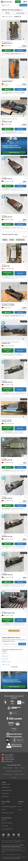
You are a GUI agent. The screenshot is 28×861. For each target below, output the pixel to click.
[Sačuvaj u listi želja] (25, 42)
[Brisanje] (18, 5)
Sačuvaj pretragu (14, 630)
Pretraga (23, 5)
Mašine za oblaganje (7, 767)
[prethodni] (2, 30)
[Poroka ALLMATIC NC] (14, 253)
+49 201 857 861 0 (8, 757)
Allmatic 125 (5, 656)
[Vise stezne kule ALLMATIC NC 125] (14, 30)
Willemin (17, 767)
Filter (8, 13)
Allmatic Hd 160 (6, 661)
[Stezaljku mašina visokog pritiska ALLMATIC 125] (14, 330)
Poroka (12, 240)
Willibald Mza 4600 (7, 774)
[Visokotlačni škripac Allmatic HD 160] (14, 408)
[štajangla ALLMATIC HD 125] (14, 166)
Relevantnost (20, 13)
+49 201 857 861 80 (9, 759)
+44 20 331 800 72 (8, 755)
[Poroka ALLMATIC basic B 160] (14, 600)
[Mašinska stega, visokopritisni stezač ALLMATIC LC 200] (14, 107)
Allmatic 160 (5, 659)
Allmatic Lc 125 (5, 664)
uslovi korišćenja (16, 858)
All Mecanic (5, 653)
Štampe (5, 240)
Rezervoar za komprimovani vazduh (14, 771)
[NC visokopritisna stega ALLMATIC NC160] (14, 68)
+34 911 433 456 (8, 761)
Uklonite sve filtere (8, 16)
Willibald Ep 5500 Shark (19, 774)
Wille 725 (14, 777)
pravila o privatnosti (9, 858)
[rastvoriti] (14, 56)
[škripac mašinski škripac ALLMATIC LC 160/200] (14, 292)
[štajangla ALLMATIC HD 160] (14, 369)
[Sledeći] (25, 30)
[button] (26, 1)
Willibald (23, 767)
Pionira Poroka (20, 240)
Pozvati (21, 50)
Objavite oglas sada (14, 152)
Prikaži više (14, 667)
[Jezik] (24, 1)
